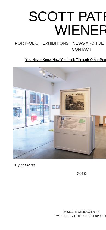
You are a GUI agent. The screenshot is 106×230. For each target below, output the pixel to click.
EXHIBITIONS (55, 43)
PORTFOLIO (27, 43)
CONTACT (81, 49)
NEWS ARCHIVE (88, 43)
